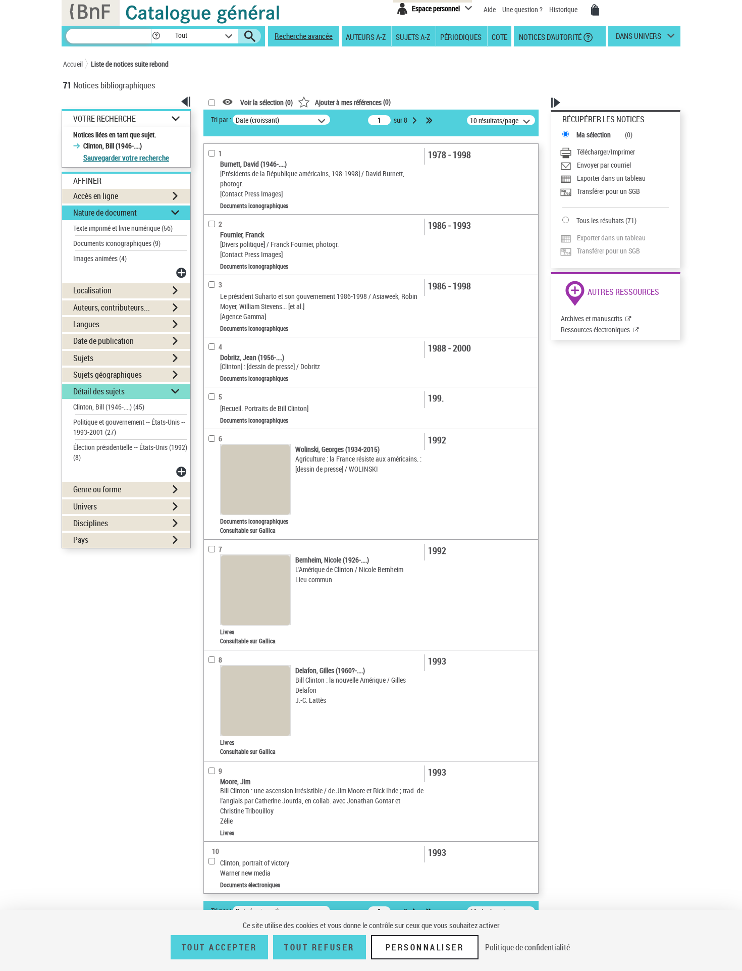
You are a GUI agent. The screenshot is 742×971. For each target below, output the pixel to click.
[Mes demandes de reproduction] (595, 10)
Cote (499, 36)
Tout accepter (219, 947)
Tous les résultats (600, 220)
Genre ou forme (97, 489)
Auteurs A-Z (366, 36)
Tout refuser (319, 947)
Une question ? (523, 9)
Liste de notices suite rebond (130, 64)
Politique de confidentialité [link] (527, 947)
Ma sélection (593, 134)
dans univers (638, 38)
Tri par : (221, 119)
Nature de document (105, 212)
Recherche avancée (304, 36)
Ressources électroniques (595, 329)
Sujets (83, 358)
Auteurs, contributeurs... (111, 307)
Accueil (73, 64)
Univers (85, 506)
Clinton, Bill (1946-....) (108, 407)
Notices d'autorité (549, 36)
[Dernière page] (430, 120)
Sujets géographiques (107, 374)
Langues (86, 324)
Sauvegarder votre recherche (126, 157)
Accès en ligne (95, 195)
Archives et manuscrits (591, 318)
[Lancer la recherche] (250, 36)
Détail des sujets (99, 391)
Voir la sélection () (266, 102)
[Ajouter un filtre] (182, 273)
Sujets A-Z (413, 36)
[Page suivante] (415, 120)
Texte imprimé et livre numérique (123, 228)
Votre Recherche (104, 119)
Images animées (100, 258)
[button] (156, 36)
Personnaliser (425, 947)
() (353, 102)
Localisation (92, 290)
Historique (564, 9)
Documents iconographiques (117, 243)
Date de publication (103, 340)
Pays (80, 539)
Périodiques (461, 36)
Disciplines (90, 523)
